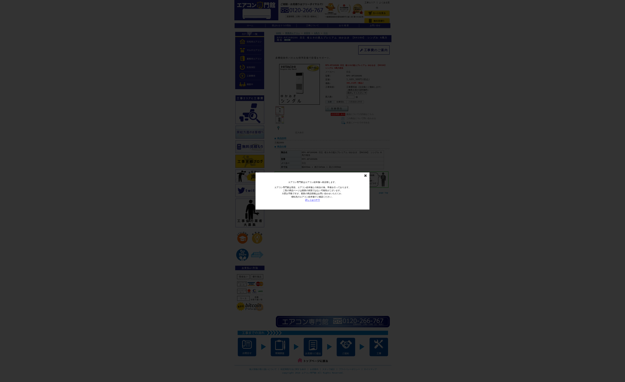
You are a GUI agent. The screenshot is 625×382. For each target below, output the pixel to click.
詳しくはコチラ (312, 200)
